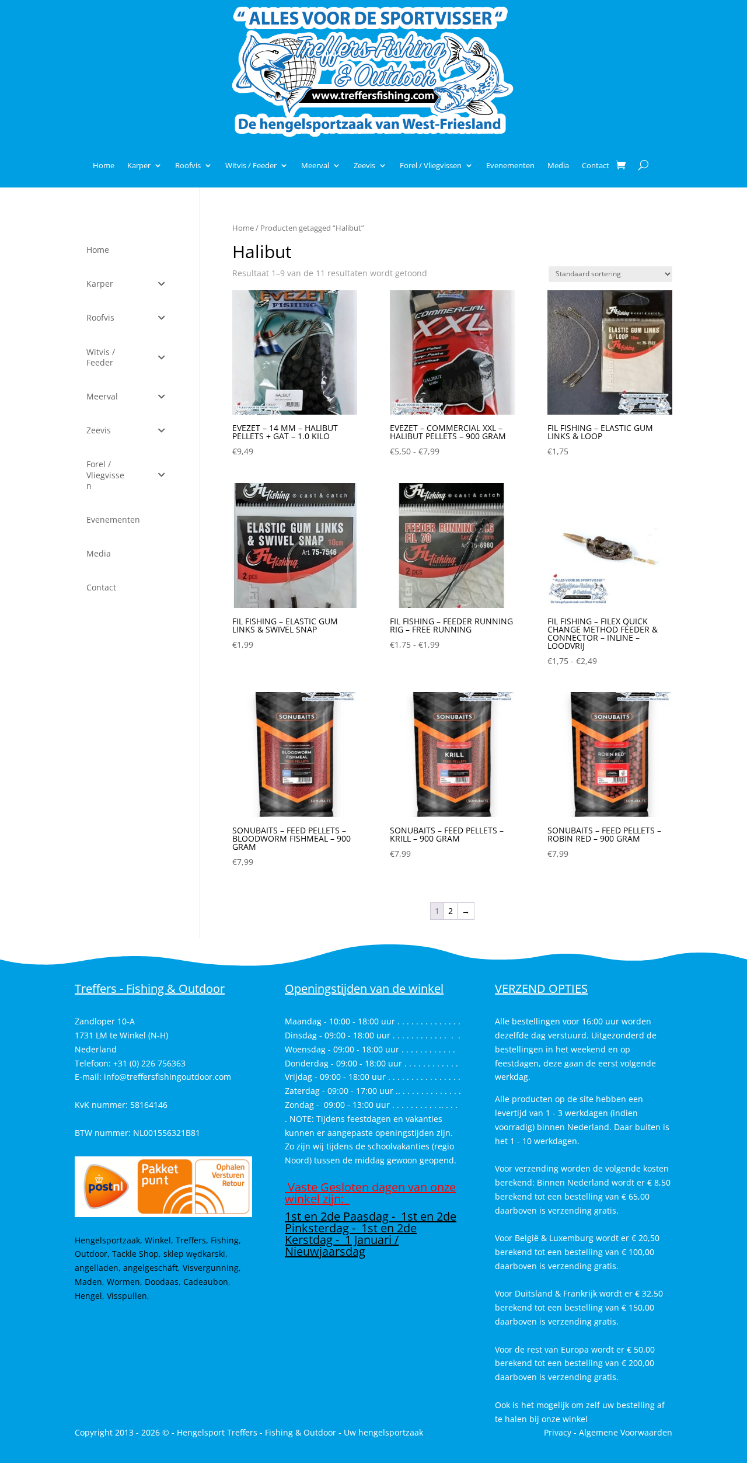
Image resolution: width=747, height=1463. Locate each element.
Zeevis (364, 165)
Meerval (315, 165)
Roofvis (188, 165)
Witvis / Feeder (251, 165)
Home (103, 165)
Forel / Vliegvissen (431, 165)
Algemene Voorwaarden (625, 1432)
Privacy (557, 1432)
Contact (595, 165)
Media (558, 165)
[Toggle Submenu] (161, 284)
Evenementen (510, 165)
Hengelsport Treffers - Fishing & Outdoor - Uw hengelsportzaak (300, 1432)
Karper (139, 165)
